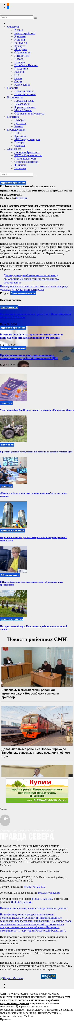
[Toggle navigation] (1, 14)
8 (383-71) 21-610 (34, 886)
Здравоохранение (25, 107)
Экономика (14, 148)
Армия (18, 29)
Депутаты (20, 123)
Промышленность (25, 158)
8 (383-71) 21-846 (21, 901)
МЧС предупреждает (27, 139)
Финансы (20, 164)
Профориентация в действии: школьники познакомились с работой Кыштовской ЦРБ (29, 356)
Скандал (19, 145)
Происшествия (16, 129)
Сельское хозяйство (26, 161)
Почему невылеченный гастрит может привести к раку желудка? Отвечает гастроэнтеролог (34, 287)
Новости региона (25, 94)
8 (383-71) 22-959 (41, 898)
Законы (18, 126)
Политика (13, 116)
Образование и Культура (29, 113)
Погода (18, 58)
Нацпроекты (15, 97)
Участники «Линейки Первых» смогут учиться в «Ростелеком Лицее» (37, 410)
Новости (12, 87)
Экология (20, 168)
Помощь (19, 62)
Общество (13, 26)
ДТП (17, 132)
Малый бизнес (23, 110)
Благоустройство (24, 33)
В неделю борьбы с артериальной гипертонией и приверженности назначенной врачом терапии (31, 336)
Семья (18, 78)
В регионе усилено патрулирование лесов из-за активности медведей (36, 451)
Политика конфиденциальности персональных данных (34, 908)
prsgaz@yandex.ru (49, 892)
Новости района (24, 91)
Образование (22, 52)
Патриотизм (21, 55)
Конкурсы (20, 42)
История (19, 39)
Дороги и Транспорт (27, 152)
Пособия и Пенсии (26, 65)
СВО (17, 74)
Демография (21, 103)
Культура (19, 46)
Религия (19, 71)
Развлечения (22, 84)
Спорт (18, 81)
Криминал (20, 136)
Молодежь (20, 49)
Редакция (21, 198)
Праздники (21, 68)
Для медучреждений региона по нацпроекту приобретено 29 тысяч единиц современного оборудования (31, 279)
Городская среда (24, 100)
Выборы (19, 119)
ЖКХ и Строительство (28, 155)
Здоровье (20, 36)
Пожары (19, 142)
